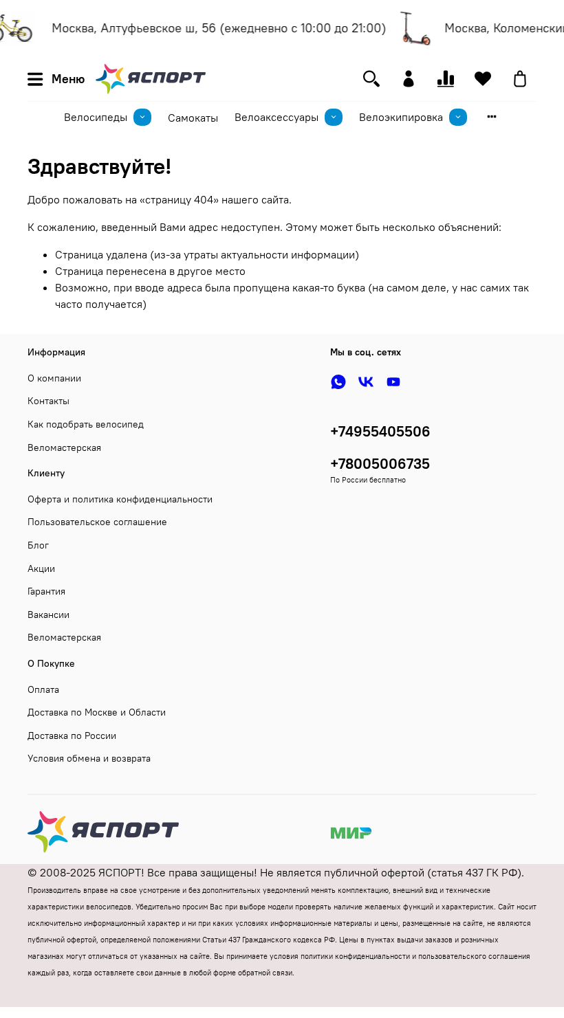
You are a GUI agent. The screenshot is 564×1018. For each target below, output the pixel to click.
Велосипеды (95, 117)
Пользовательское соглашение (97, 522)
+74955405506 (380, 431)
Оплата (43, 689)
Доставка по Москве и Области (97, 712)
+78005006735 (380, 463)
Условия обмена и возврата (89, 758)
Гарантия (46, 591)
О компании (54, 378)
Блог (38, 545)
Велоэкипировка (401, 117)
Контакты (48, 401)
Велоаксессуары (276, 117)
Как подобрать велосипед (86, 424)
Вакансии (48, 614)
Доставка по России (72, 735)
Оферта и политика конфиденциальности (120, 499)
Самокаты (193, 117)
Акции (41, 568)
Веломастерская (64, 447)
